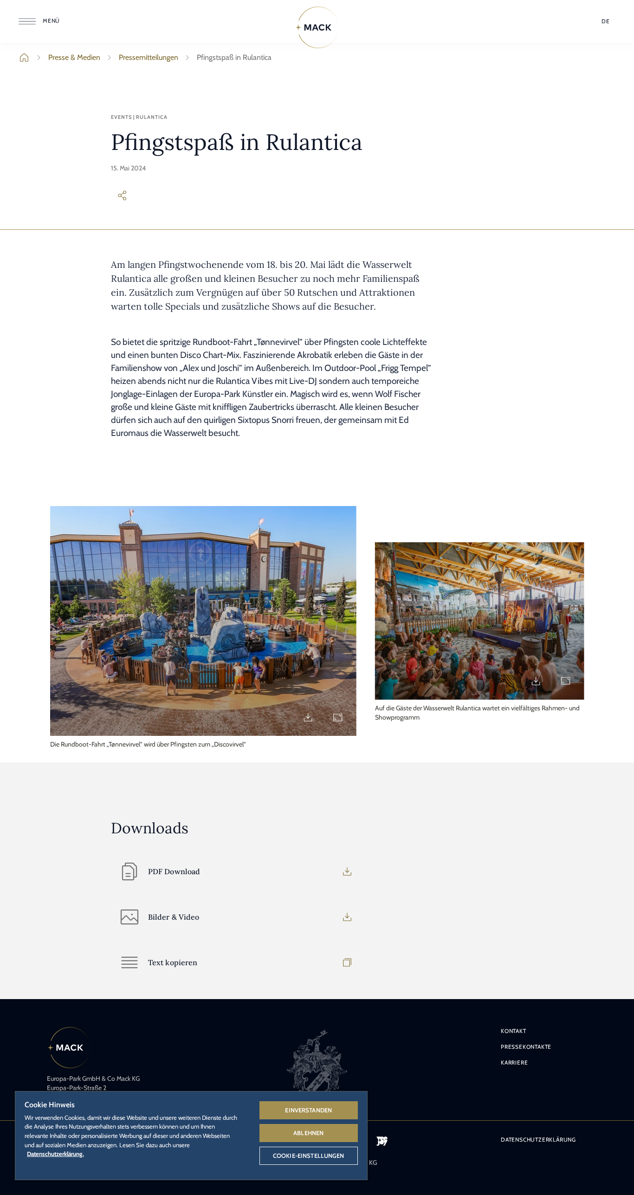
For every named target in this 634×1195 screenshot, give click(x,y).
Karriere (514, 1062)
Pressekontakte (526, 1046)
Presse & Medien (74, 57)
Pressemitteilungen (148, 57)
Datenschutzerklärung (538, 1139)
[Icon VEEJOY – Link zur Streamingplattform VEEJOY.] (382, 1141)
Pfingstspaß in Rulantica (234, 57)
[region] (191, 1135)
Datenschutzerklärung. (55, 1153)
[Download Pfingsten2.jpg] (535, 681)
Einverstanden (308, 1110)
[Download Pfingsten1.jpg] (308, 717)
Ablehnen (308, 1133)
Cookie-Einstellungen (308, 1155)
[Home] (317, 27)
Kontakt (513, 1030)
